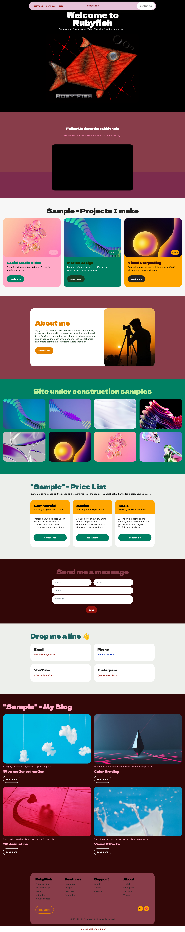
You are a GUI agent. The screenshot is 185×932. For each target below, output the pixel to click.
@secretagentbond (108, 675)
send (91, 610)
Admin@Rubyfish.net (45, 654)
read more (11, 779)
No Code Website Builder (92, 929)
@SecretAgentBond (44, 675)
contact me (146, 6)
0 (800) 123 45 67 (106, 654)
